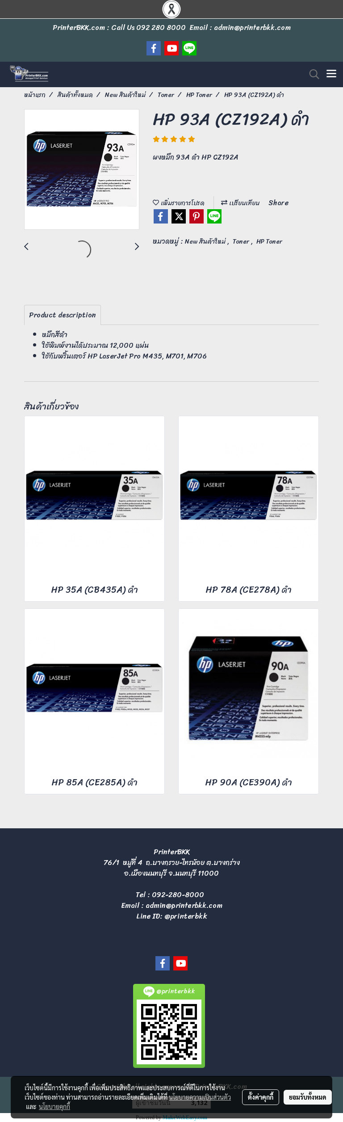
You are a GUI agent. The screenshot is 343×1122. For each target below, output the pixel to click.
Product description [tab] (62, 314)
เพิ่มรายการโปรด (182, 203)
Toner (242, 241)
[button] (311, 74)
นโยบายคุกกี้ (54, 1106)
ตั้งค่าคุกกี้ (260, 1097)
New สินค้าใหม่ (206, 241)
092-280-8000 (178, 894)
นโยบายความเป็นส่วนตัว (200, 1097)
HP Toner (269, 241)
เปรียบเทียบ (243, 203)
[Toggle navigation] (331, 74)
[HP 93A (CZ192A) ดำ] (82, 170)
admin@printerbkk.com (184, 905)
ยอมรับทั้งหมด (307, 1097)
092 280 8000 (161, 27)
